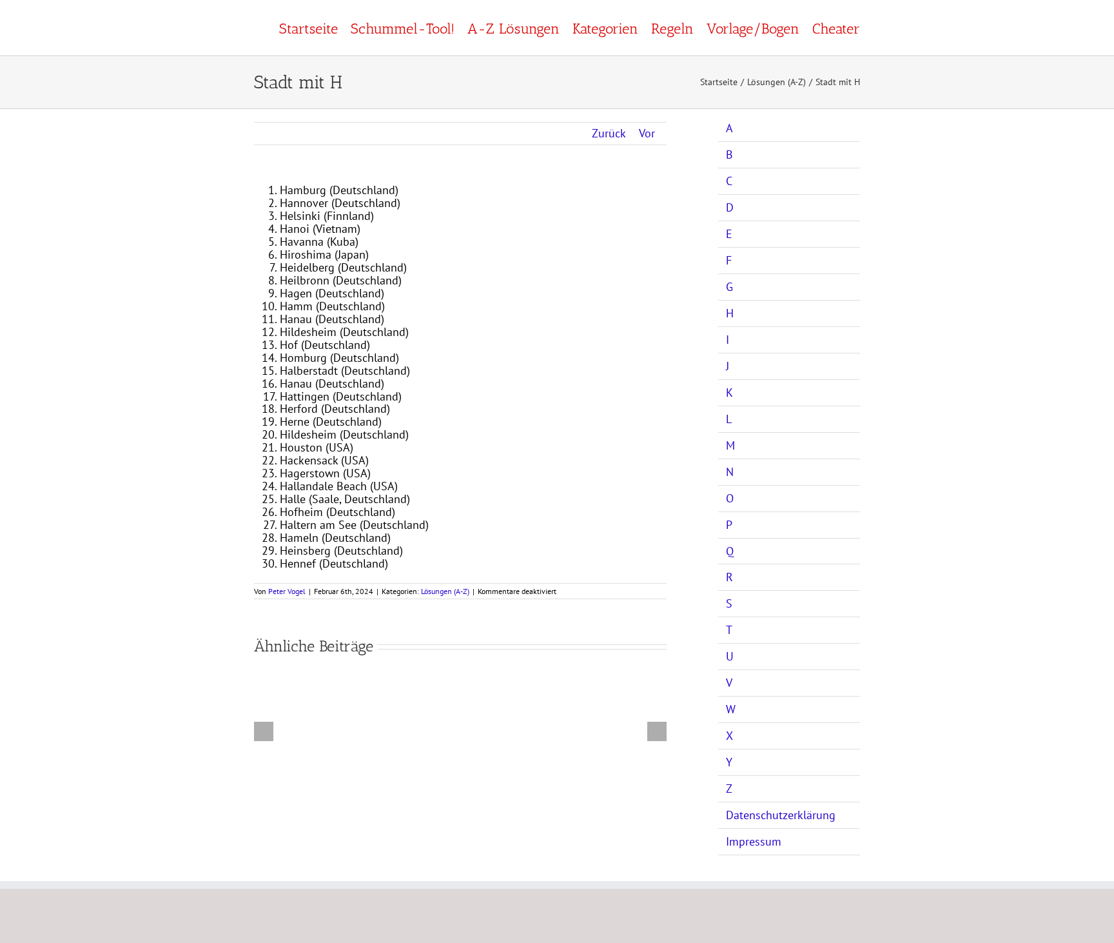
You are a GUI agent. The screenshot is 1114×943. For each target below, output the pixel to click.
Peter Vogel (287, 591)
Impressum (753, 841)
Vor (647, 133)
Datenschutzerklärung (781, 815)
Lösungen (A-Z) (445, 591)
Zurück (609, 133)
